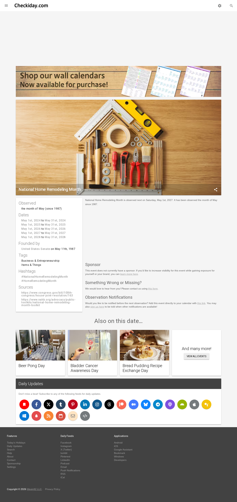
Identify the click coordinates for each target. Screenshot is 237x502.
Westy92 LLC (34, 489)
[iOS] (194, 404)
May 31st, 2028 (55, 237)
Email (64, 467)
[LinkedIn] (85, 404)
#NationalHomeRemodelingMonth (44, 276)
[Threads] (109, 404)
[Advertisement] (118, 37)
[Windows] (24, 416)
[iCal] (61, 416)
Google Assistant (123, 449)
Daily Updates (31, 383)
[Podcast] (170, 404)
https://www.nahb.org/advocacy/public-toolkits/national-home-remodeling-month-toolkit (48, 302)
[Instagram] (97, 404)
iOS (116, 446)
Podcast (65, 463)
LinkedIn (65, 460)
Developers (120, 460)
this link (201, 303)
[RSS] (48, 416)
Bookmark (119, 453)
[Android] (182, 404)
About (10, 456)
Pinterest (65, 456)
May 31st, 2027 (55, 233)
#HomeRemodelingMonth (39, 281)
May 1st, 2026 (30, 228)
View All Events (196, 356)
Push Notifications (70, 470)
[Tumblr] (61, 404)
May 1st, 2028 (30, 237)
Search (11, 449)
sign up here (97, 306)
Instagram (66, 446)
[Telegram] (158, 404)
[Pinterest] (73, 404)
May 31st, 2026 (55, 228)
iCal (63, 477)
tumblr (64, 453)
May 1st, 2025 (30, 224)
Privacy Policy (52, 489)
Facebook (66, 442)
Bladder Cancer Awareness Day (84, 368)
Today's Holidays (16, 442)
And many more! (196, 348)
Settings (11, 467)
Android (118, 442)
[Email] (73, 416)
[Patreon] (121, 404)
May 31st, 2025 (55, 224)
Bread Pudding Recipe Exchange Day (142, 368)
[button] (6, 5)
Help (9, 453)
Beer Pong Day (32, 365)
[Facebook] (36, 404)
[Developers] (85, 416)
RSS (63, 473)
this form (153, 288)
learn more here (129, 274)
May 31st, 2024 (55, 220)
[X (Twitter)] (48, 404)
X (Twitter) (66, 449)
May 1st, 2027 (30, 233)
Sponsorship (14, 463)
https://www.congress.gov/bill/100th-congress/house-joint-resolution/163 (47, 294)
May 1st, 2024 (30, 220)
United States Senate (35, 249)
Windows (119, 456)
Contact (11, 460)
